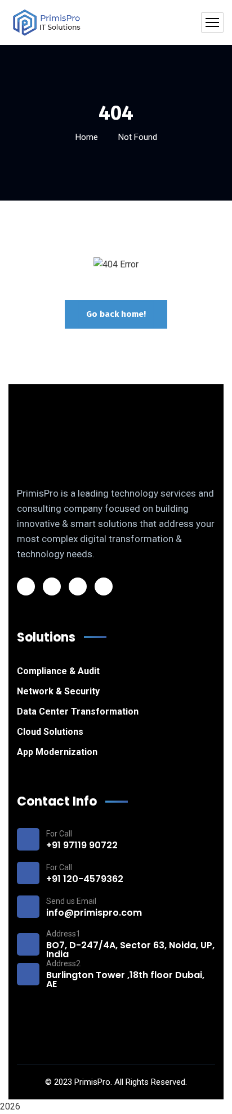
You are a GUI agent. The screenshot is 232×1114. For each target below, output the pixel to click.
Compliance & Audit (58, 671)
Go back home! (116, 314)
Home (86, 137)
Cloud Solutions (50, 731)
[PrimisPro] (47, 22)
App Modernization (57, 752)
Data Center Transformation (78, 711)
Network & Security (58, 691)
